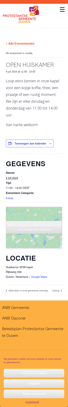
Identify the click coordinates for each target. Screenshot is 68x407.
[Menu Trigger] (62, 9)
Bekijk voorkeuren (34, 393)
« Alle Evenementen (20, 43)
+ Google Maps (38, 277)
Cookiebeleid (32, 402)
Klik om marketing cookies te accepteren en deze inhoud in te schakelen (34, 227)
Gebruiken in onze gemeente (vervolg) (28, 290)
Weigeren (34, 383)
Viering (56, 290)
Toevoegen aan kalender (30, 143)
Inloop (9, 198)
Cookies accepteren (34, 373)
